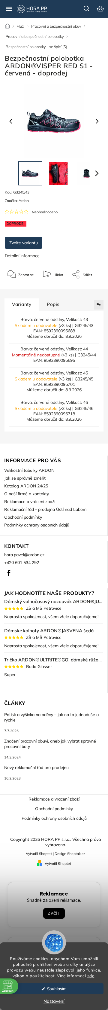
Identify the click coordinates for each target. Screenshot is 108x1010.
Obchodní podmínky (23, 517)
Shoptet (45, 853)
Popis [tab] (53, 304)
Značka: (17, 200)
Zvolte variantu (23, 243)
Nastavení (54, 1001)
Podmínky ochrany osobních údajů (36, 525)
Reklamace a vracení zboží (54, 799)
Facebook (8, 572)
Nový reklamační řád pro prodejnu (36, 767)
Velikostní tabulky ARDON (29, 470)
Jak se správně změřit (25, 478)
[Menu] (9, 9)
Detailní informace (22, 255)
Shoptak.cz (76, 853)
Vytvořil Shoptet (58, 863)
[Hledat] (86, 8)
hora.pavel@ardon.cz (24, 554)
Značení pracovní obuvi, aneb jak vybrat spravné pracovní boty (50, 743)
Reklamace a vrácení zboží (29, 501)
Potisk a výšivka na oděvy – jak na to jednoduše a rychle (51, 717)
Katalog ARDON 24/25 (26, 486)
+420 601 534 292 (21, 562)
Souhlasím (57, 988)
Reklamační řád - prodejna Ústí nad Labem (45, 509)
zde (90, 975)
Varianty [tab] (21, 304)
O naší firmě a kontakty (26, 493)
